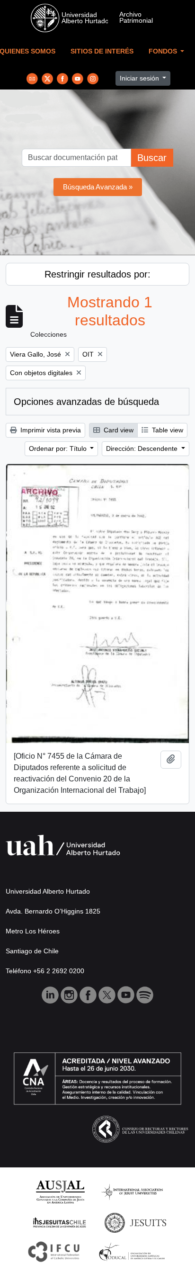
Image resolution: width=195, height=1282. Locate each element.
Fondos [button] (164, 51)
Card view (117, 430)
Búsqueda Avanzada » (98, 187)
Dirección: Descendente (142, 448)
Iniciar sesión (140, 78)
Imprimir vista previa (49, 430)
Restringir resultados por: (97, 274)
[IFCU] (54, 1251)
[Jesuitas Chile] (59, 1222)
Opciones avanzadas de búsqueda (86, 401)
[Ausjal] (60, 1191)
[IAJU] (132, 1191)
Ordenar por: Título (59, 448)
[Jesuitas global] (135, 1222)
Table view (166, 430)
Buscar (152, 157)
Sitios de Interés (102, 51)
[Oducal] (133, 1251)
